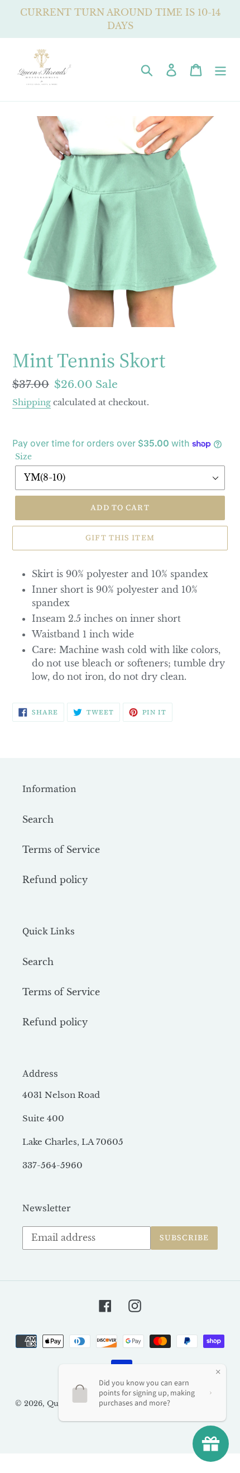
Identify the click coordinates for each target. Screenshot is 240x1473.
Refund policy (55, 879)
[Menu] (220, 69)
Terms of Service (61, 849)
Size (23, 457)
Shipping (31, 402)
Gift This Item (120, 537)
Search (38, 819)
